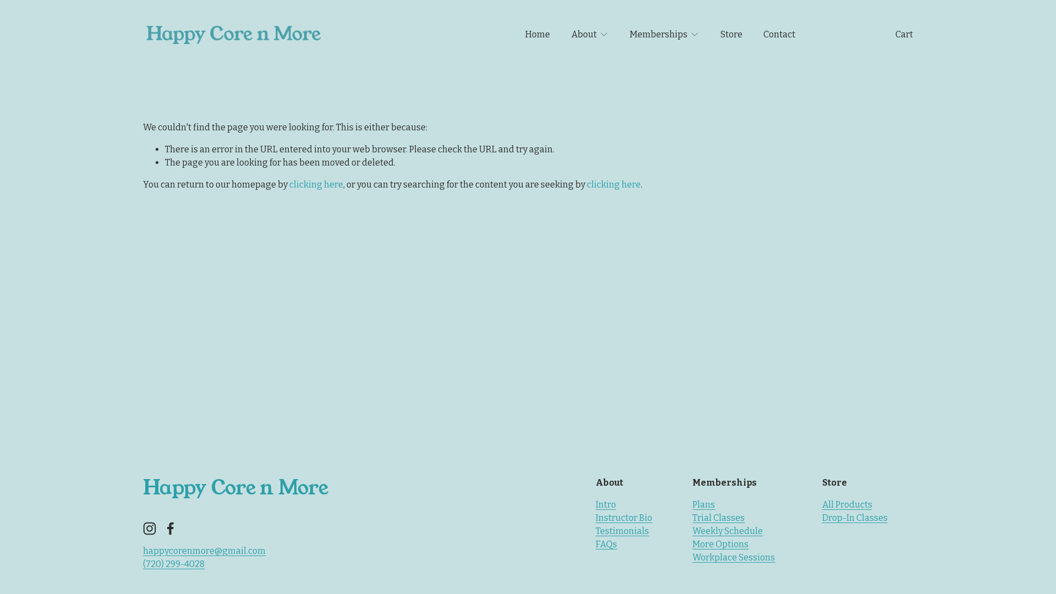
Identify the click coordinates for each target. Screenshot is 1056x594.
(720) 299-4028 (174, 564)
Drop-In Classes (855, 518)
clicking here (316, 184)
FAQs (606, 544)
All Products (847, 504)
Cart (904, 34)
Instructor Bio (624, 518)
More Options (720, 544)
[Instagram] (149, 528)
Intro (606, 504)
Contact (779, 34)
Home (537, 34)
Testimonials (622, 531)
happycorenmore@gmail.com (204, 551)
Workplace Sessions (733, 557)
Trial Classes (718, 518)
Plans (703, 504)
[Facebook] (170, 528)
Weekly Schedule (727, 531)
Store (732, 34)
